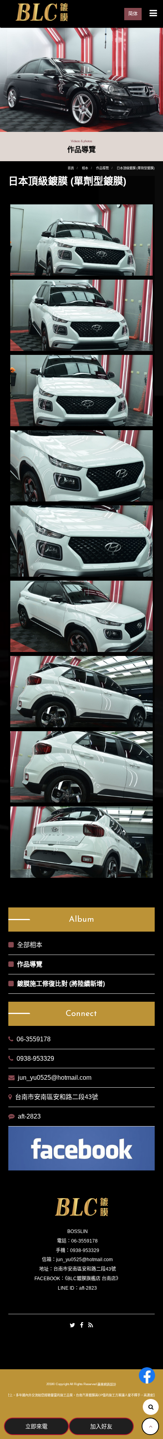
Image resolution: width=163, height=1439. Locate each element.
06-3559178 (34, 1039)
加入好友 (101, 1426)
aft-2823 (29, 1116)
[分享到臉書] (81, 1325)
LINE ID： (68, 1288)
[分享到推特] (72, 1325)
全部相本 (29, 945)
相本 (85, 168)
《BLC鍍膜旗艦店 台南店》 (93, 1278)
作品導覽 (102, 168)
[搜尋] (151, 1407)
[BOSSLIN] (41, 12)
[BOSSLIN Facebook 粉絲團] (147, 1375)
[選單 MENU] (153, 13)
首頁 (71, 168)
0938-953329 (35, 1058)
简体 (133, 14)
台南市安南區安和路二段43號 (56, 1097)
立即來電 (36, 1426)
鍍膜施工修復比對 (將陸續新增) (61, 983)
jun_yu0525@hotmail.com (54, 1077)
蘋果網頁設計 (106, 1384)
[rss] (90, 1325)
